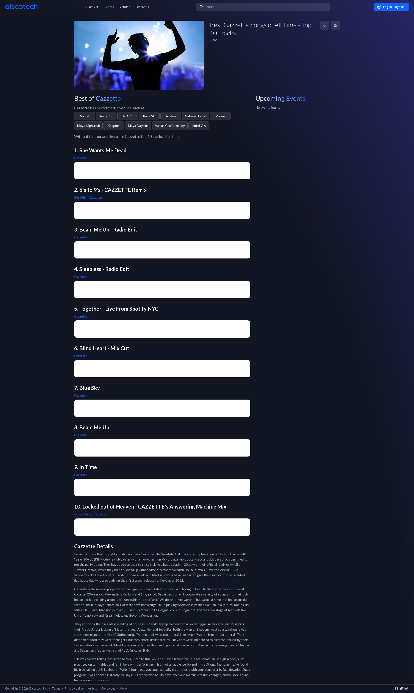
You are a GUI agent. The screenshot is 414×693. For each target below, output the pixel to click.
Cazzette (80, 158)
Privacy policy (74, 688)
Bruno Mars (82, 514)
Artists (92, 688)
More (123, 688)
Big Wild (80, 197)
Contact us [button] (108, 688)
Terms (56, 688)
